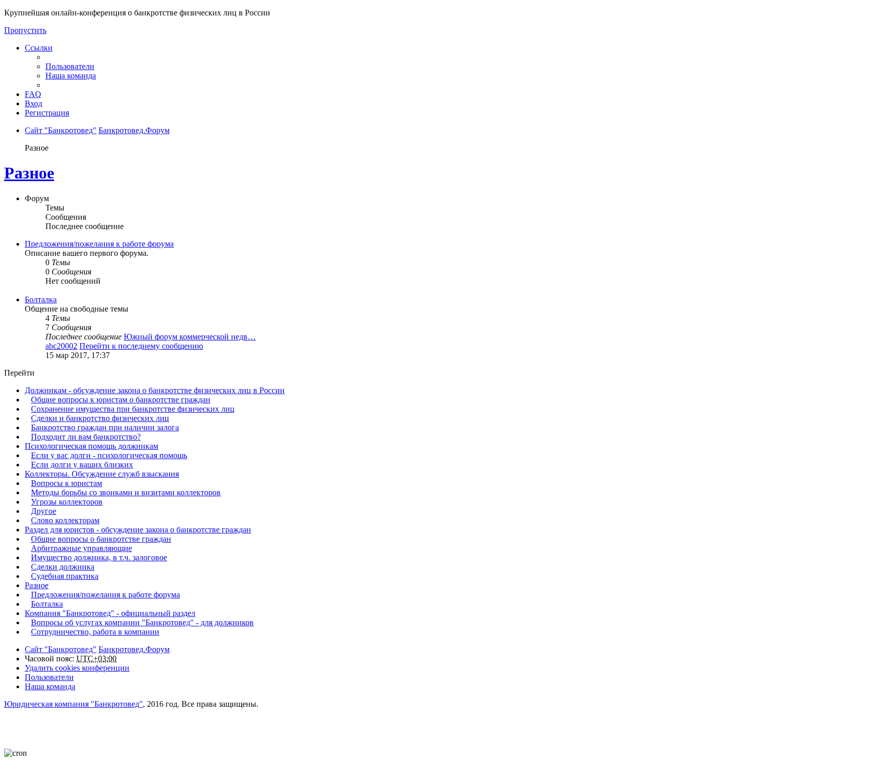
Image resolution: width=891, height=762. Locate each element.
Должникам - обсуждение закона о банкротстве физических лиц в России (155, 390)
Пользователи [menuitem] (69, 66)
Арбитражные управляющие (81, 548)
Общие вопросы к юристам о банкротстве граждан (120, 399)
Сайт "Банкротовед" (60, 649)
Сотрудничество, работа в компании (95, 631)
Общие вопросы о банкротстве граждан (101, 538)
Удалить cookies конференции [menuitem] (77, 667)
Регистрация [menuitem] (47, 112)
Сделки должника (62, 566)
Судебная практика (64, 576)
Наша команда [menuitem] (70, 75)
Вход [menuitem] (33, 103)
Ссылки (39, 47)
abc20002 (61, 346)
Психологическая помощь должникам (91, 446)
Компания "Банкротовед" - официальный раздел (110, 613)
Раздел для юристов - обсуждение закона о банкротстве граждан (138, 529)
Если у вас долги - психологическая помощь (109, 455)
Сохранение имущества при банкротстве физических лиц (133, 408)
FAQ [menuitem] (33, 94)
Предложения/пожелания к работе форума (99, 243)
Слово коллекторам (65, 520)
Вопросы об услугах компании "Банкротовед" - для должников (142, 622)
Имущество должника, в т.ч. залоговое (99, 557)
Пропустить (25, 30)
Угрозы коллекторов (67, 501)
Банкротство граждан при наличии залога (105, 427)
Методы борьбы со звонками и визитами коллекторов (126, 492)
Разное (29, 173)
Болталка (41, 299)
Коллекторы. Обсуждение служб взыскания (102, 473)
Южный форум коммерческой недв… (190, 336)
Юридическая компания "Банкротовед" (73, 704)
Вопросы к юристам (66, 483)
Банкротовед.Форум (134, 649)
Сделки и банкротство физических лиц (100, 418)
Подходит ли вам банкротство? (86, 436)
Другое (43, 511)
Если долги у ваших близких (82, 464)
